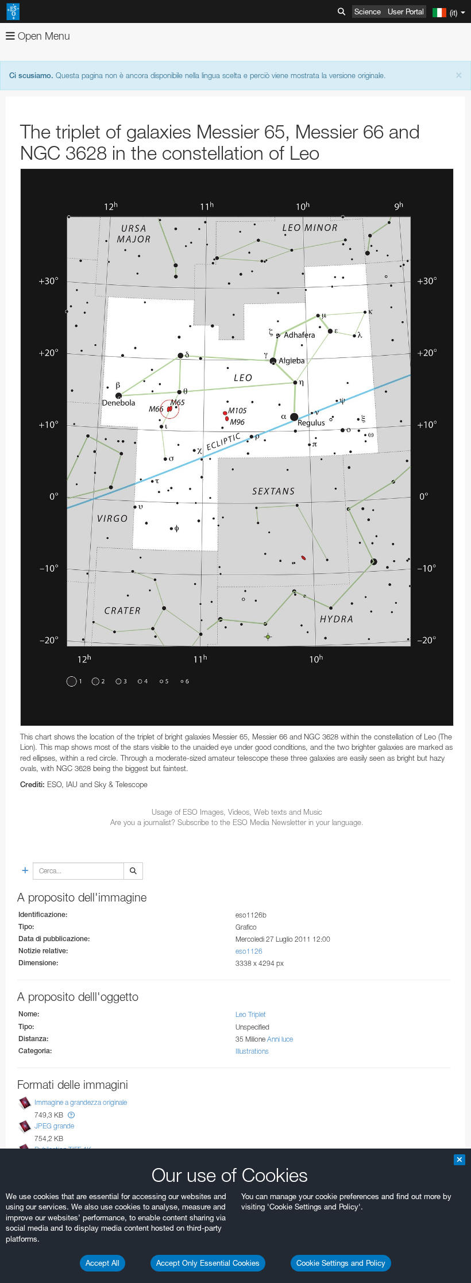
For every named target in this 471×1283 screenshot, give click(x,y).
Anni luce (280, 1039)
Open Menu (42, 36)
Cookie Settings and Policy (340, 1262)
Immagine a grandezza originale (80, 1102)
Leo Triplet (250, 1014)
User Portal (406, 11)
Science (367, 11)
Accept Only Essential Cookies (208, 1262)
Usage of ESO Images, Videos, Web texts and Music (237, 811)
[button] (71, 1115)
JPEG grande (54, 1126)
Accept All (102, 1262)
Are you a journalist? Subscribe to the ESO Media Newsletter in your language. (237, 822)
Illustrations (252, 1051)
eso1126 (248, 951)
